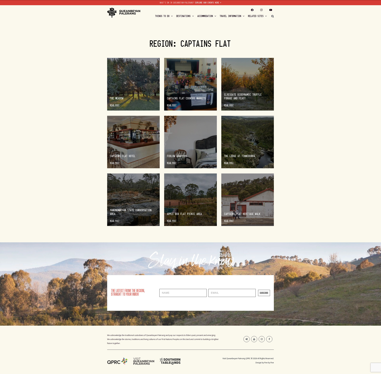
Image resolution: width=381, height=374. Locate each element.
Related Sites (256, 16)
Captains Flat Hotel (123, 156)
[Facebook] (269, 339)
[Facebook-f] (252, 10)
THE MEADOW (117, 98)
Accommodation (205, 16)
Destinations (183, 16)
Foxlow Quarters (177, 156)
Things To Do (162, 16)
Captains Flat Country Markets (186, 98)
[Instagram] (261, 10)
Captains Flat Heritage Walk (242, 214)
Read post (115, 105)
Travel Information (230, 16)
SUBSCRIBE (264, 292)
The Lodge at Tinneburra (239, 156)
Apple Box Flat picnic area (184, 214)
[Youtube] (271, 10)
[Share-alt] (246, 339)
